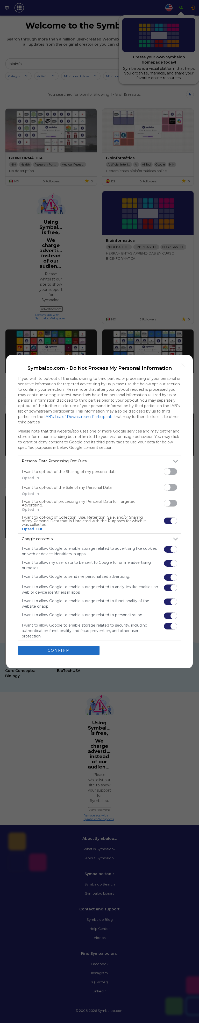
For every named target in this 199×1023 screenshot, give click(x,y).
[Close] (183, 365)
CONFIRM (59, 650)
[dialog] (99, 511)
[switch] (170, 471)
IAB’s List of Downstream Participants (78, 416)
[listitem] (99, 461)
